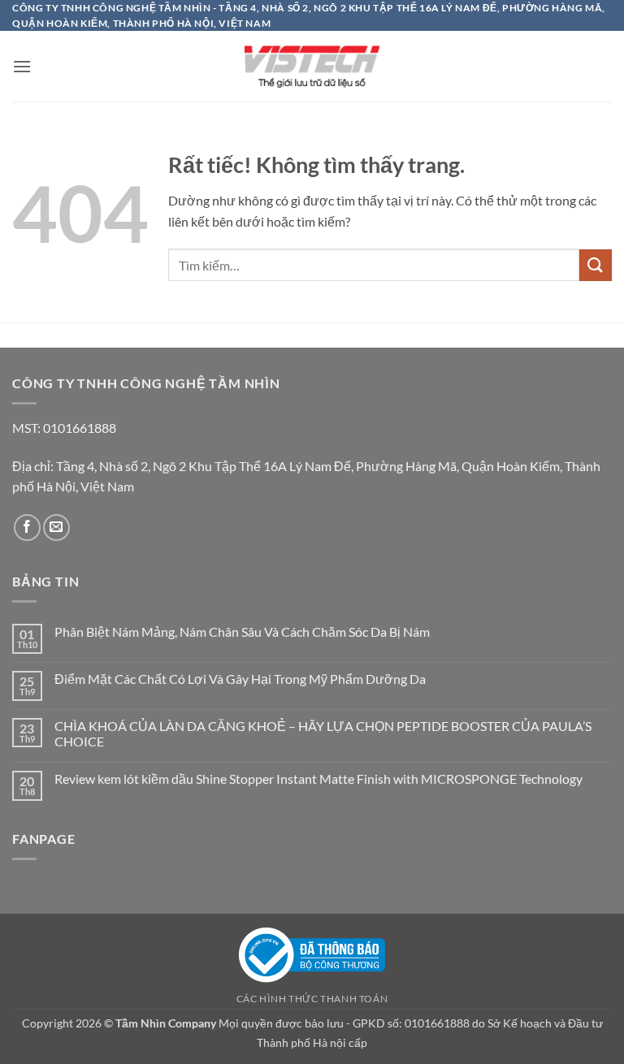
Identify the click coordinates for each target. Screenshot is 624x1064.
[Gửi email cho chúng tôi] (56, 527)
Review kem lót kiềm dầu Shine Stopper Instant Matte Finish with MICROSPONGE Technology (319, 778)
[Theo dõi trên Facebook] (27, 527)
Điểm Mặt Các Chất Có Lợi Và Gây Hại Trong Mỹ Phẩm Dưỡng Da (240, 678)
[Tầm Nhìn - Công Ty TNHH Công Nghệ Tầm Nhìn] (312, 66)
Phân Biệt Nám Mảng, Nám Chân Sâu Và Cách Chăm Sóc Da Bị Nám (242, 631)
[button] (22, 66)
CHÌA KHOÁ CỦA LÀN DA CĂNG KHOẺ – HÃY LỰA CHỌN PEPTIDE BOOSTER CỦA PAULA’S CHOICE (323, 733)
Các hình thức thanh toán (312, 999)
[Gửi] (595, 265)
